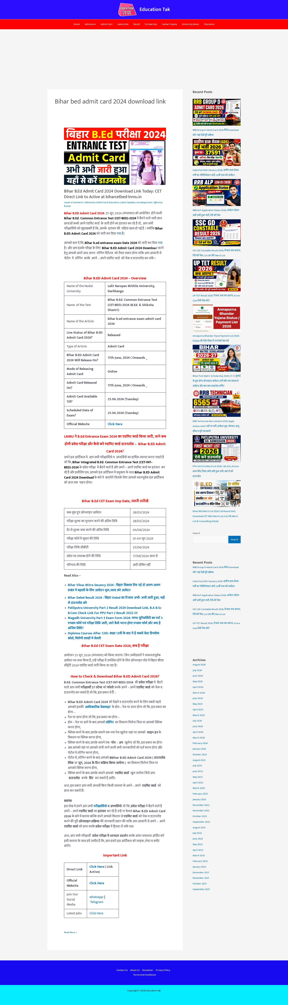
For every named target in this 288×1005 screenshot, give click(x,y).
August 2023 (199, 760)
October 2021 (199, 884)
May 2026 (198, 681)
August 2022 (199, 827)
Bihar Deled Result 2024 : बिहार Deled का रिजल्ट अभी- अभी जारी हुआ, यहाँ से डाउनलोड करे (116, 600)
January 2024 (199, 749)
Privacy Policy (163, 970)
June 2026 (198, 676)
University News (190, 24)
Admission (90, 24)
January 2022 (199, 867)
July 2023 (197, 766)
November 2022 (201, 810)
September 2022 (201, 822)
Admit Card (106, 24)
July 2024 (197, 721)
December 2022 (201, 805)
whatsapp (96, 897)
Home (77, 24)
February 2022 (200, 861)
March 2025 (199, 715)
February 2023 (200, 794)
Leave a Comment (73, 202)
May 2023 (197, 777)
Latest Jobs (122, 24)
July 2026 (197, 670)
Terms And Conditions (144, 975)
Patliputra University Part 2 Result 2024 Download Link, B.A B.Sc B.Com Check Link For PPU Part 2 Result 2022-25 (115, 610)
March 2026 (199, 693)
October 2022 (200, 816)
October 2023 (200, 754)
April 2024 (198, 732)
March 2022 (199, 855)
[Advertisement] (144, 54)
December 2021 (201, 872)
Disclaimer (147, 970)
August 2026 (199, 665)
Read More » (70, 932)
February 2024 (200, 743)
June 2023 (198, 771)
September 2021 (201, 889)
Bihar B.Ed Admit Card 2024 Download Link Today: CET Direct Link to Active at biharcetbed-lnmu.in (113, 194)
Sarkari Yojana (169, 24)
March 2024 (199, 738)
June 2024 (198, 726)
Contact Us (122, 970)
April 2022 (198, 850)
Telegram (96, 902)
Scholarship (151, 24)
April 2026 (198, 687)
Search (196, 533)
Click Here (97, 883)
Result (137, 24)
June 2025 (198, 698)
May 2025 (198, 704)
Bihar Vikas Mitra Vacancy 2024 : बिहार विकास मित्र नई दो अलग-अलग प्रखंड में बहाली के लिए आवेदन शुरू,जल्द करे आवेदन (114, 587)
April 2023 (198, 783)
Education (209, 24)
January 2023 (199, 799)
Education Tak (155, 9)
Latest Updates (128, 202)
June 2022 (198, 839)
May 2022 (197, 844)
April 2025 (198, 709)
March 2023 (199, 788)
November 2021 (201, 878)
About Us (135, 970)
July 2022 (197, 833)
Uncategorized (144, 202)
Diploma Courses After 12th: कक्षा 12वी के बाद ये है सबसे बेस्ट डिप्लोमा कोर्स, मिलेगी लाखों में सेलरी (113, 635)
